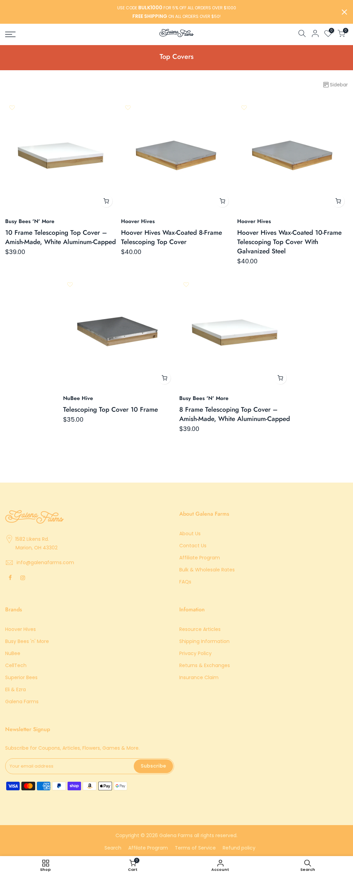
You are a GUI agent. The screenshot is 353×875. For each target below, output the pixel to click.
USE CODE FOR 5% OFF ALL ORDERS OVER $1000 (176, 8)
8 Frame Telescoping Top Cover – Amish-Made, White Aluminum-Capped (234, 414)
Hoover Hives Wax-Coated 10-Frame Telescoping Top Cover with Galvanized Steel (289, 242)
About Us (190, 533)
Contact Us (192, 545)
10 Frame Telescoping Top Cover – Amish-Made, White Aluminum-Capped (60, 237)
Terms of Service (195, 847)
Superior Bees (21, 677)
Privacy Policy (195, 653)
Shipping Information (204, 641)
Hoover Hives (20, 629)
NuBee (12, 653)
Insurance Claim (199, 677)
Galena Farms (22, 701)
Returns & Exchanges (204, 665)
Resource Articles (200, 629)
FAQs (185, 581)
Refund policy (239, 847)
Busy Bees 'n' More (27, 641)
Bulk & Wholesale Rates (207, 569)
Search (112, 847)
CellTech (16, 665)
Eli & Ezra (15, 689)
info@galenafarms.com (45, 562)
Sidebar (339, 84)
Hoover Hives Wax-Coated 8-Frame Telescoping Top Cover (171, 237)
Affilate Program (148, 847)
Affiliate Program (199, 557)
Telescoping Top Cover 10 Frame (110, 409)
